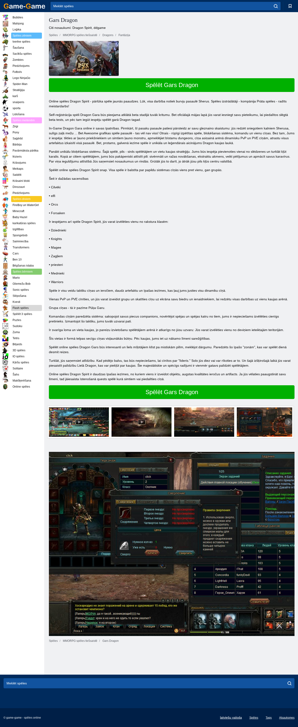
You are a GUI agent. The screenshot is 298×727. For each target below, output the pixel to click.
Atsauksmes (287, 717)
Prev (55, 422)
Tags (269, 717)
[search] (276, 6)
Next (288, 422)
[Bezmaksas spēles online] (24, 6)
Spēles (253, 717)
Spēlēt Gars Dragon (172, 84)
